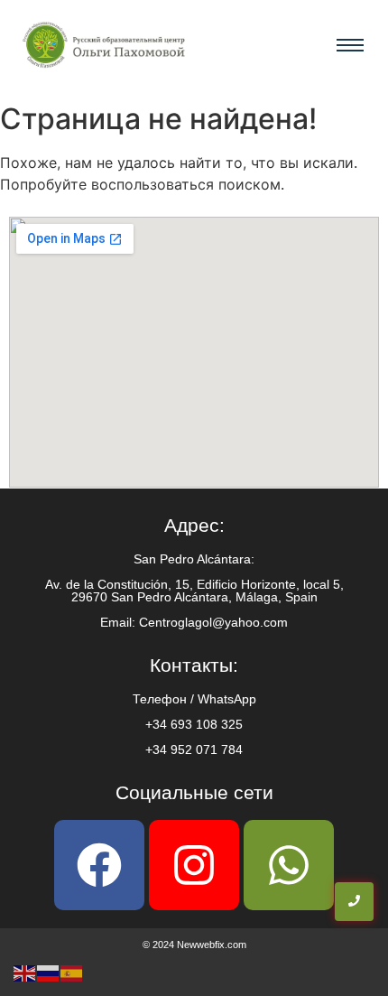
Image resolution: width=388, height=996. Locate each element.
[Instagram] (194, 865)
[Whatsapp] (289, 865)
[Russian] (48, 972)
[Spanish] (72, 972)
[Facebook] (99, 865)
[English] (25, 972)
